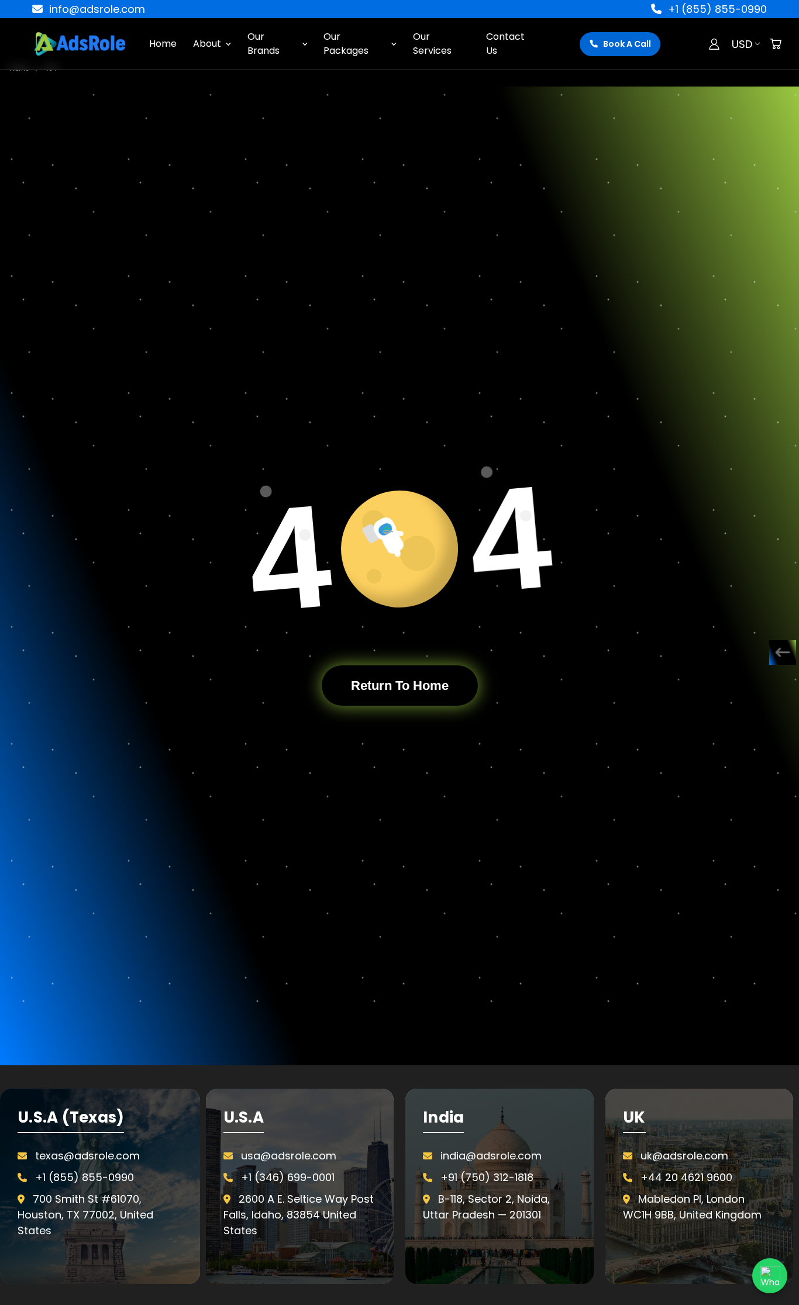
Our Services (432, 43)
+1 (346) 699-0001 (288, 1177)
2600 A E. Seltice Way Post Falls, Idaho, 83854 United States (298, 1215)
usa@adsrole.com (288, 1155)
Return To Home (400, 685)
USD (742, 44)
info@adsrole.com (95, 9)
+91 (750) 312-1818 (486, 1177)
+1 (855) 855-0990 (716, 9)
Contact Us (505, 43)
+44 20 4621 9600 (686, 1177)
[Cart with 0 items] (775, 44)
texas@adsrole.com (87, 1155)
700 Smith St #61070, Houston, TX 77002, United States (85, 1215)
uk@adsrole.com (684, 1155)
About (207, 43)
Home (163, 43)
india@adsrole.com (491, 1155)
